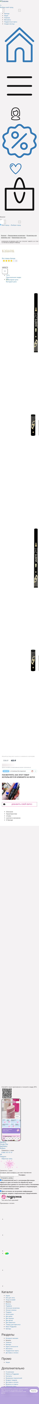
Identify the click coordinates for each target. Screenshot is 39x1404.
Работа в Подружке (12, 1374)
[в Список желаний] (5, 271)
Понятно (33, 1391)
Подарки (9, 1312)
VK (1, 1154)
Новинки (8, 1342)
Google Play (4, 1144)
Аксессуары (10, 1314)
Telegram (3, 1156)
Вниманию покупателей (14, 1378)
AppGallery (3, 1146)
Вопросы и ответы (12, 1384)
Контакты (9, 1376)
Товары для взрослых (13, 1324)
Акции (8, 1362)
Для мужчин (10, 1318)
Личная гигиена (11, 1310)
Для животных (10, 1322)
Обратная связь (7, 1159)
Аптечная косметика (13, 1308)
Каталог (3, 235)
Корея (8, 1295)
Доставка (12, 1353)
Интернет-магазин (12, 1338)
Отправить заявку (7, 1178)
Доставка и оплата (12, 1382)
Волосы (8, 1304)
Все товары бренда (8, 258)
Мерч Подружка (11, 1326)
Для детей (9, 1320)
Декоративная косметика (16, 235)
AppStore (3, 1142)
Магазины (9, 1348)
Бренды (8, 1329)
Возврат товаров (11, 1380)
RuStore (2, 1148)
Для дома (9, 1316)
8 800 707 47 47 (7, 1152)
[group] (9, 261)
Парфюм (9, 1306)
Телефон (22, 1175)
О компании (10, 1372)
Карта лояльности (12, 1346)
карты (12, 1350)
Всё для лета (10, 1298)
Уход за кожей (10, 1300)
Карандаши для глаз (19, 237)
